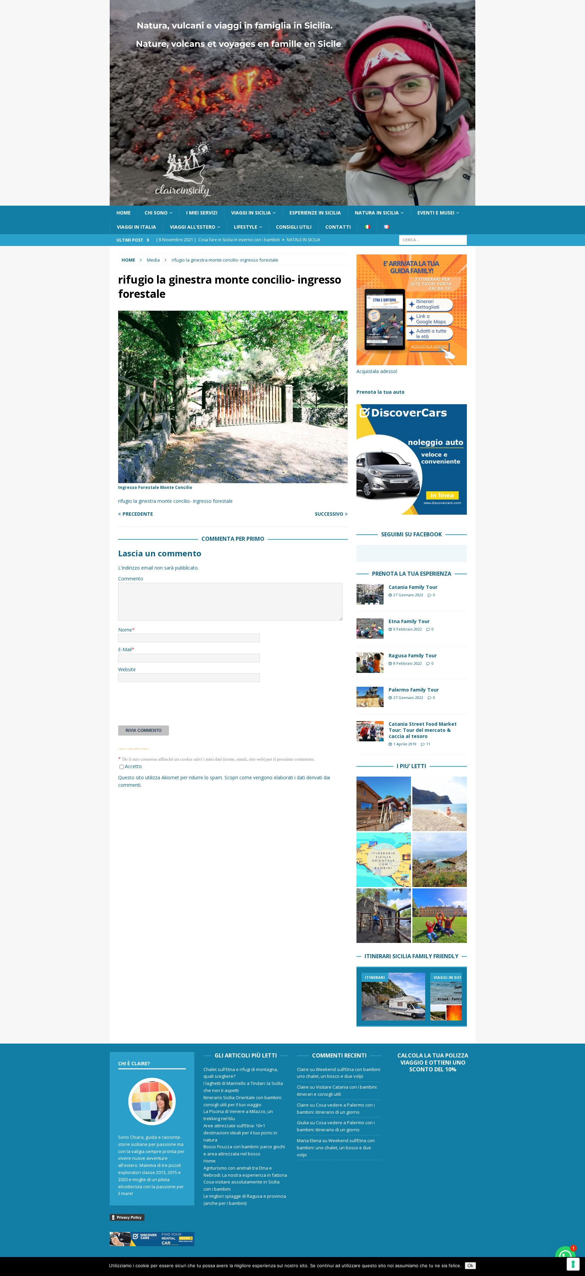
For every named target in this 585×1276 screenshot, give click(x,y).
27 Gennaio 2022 (408, 697)
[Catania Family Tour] (370, 594)
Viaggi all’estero (192, 227)
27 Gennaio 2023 (408, 594)
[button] (565, 1256)
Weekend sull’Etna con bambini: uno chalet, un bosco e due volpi (336, 1147)
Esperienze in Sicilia (315, 212)
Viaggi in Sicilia (251, 212)
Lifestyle (245, 227)
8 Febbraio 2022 (407, 663)
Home (123, 212)
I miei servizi (201, 212)
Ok (470, 1265)
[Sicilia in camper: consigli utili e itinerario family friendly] (393, 997)
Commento (130, 578)
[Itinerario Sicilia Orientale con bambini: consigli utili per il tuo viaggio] (383, 859)
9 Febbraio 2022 (407, 629)
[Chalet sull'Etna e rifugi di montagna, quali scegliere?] (383, 804)
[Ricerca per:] (433, 239)
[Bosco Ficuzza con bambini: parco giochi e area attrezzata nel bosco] (439, 915)
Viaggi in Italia (136, 227)
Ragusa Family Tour (413, 655)
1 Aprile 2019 (404, 743)
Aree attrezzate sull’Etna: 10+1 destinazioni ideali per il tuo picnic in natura (240, 1133)
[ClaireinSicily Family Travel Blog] (292, 201)
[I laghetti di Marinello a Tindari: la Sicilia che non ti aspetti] (439, 804)
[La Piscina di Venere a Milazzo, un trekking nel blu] (439, 859)
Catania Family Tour (413, 587)
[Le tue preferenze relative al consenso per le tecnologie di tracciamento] (573, 1264)
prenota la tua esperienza (411, 573)
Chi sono (156, 212)
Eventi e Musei (435, 212)
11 (428, 743)
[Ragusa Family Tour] (370, 663)
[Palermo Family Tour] (370, 697)
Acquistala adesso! (376, 371)
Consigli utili (293, 227)
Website (127, 669)
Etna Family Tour (409, 621)
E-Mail (125, 649)
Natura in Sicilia (377, 212)
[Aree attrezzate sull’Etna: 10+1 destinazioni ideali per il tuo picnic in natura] (383, 915)
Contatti (338, 227)
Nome (125, 629)
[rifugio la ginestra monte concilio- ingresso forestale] (233, 479)
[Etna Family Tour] (370, 628)
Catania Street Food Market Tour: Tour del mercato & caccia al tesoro (423, 730)
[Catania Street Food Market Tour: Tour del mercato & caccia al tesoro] (370, 731)
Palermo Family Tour (414, 689)
